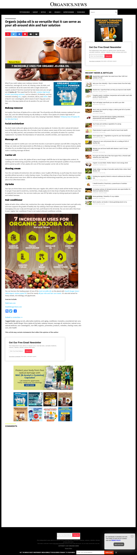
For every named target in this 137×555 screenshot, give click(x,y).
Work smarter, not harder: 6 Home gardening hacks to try (110, 202)
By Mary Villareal (103, 91)
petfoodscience (25, 12)
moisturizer (67, 323)
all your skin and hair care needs (50, 293)
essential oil (69, 321)
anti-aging (44, 321)
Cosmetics (61, 321)
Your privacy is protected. (15, 356)
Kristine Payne (20, 30)
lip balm (38, 323)
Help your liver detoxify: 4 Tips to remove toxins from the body (111, 83)
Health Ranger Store (21, 323)
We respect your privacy (58, 543)
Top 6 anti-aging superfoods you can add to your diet (108, 102)
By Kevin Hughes (103, 192)
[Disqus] (43, 452)
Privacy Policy (68, 548)
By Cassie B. (102, 80)
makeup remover (47, 323)
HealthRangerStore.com (13, 307)
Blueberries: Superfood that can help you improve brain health (112, 90)
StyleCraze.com (10, 303)
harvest (35, 12)
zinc (19, 97)
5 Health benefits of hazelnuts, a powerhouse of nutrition (110, 183)
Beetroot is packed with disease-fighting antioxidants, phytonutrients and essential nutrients (109, 117)
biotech (43, 12)
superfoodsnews (68, 12)
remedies (63, 325)
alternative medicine (33, 321)
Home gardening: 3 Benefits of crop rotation (106, 196)
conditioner (53, 321)
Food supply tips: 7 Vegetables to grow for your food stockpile (111, 136)
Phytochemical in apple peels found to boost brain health (110, 130)
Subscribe (108, 552)
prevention (48, 325)
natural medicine (11, 325)
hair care (77, 321)
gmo (50, 12)
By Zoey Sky (102, 85)
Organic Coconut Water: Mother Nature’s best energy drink (110, 163)
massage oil (58, 323)
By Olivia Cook (102, 99)
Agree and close (119, 544)
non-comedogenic (24, 325)
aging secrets (20, 321)
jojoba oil (31, 323)
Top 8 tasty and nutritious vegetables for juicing (107, 124)
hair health (9, 323)
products (56, 325)
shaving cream (72, 325)
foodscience (81, 12)
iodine (45, 97)
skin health (13, 328)
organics (57, 12)
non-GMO (34, 325)
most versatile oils (45, 291)
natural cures (76, 323)
